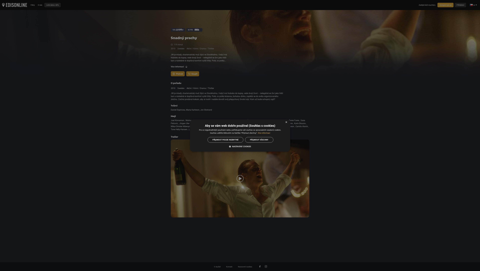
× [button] (286, 122)
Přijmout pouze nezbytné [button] (225, 140)
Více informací (264, 133)
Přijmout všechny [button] (259, 140)
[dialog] (240, 135)
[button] (240, 146)
